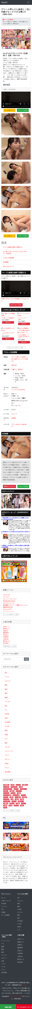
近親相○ (13, 418)
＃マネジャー (23, 789)
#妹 (4, 84)
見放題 (3, 912)
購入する (8, 322)
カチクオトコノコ (8, 603)
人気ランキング (6, 900)
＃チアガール (7, 801)
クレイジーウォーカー (10, 599)
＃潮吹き (12, 791)
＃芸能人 (25, 797)
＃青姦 (18, 793)
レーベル (4, 906)
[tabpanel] (7, 501)
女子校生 (7, 722)
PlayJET (4, 2)
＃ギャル (13, 793)
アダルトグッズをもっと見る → (16, 347)
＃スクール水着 (7, 795)
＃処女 (11, 797)
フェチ (7, 677)
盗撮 (6, 697)
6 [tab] (16, 507)
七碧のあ (6, 639)
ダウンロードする (16, 305)
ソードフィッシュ (8, 611)
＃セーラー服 (16, 795)
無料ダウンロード (9, 486)
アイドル (7, 701)
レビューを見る (23, 110)
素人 (6, 705)
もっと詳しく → (9, 110)
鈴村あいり (6, 628)
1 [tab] (3, 507)
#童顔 (8, 84)
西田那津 (6, 633)
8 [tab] (21, 507)
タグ (2, 909)
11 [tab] (29, 507)
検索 (26, 659)
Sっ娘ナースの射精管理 (8, 318)
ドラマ (7, 755)
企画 (6, 718)
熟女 (6, 689)
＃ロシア (24, 803)
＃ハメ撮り (17, 797)
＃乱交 (12, 784)
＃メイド (14, 801)
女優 (6, 734)
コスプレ (7, 747)
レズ (6, 738)
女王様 (7, 714)
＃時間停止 (6, 784)
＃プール (23, 795)
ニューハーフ (9, 751)
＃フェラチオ (14, 787)
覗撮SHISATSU (8, 607)
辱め (6, 693)
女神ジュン (6, 626)
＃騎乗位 (6, 803)
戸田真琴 (6, 637)
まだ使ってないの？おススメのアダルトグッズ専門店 (15, 252)
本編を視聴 (8, 1007)
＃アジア (16, 805)
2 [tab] (6, 507)
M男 (6, 685)
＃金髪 (17, 803)
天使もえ (6, 635)
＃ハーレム (6, 793)
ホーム (3, 898)
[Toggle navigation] (28, 2)
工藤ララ (14, 369)
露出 (6, 730)
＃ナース (16, 789)
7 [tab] (18, 507)
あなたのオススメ (8, 266)
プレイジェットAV (15, 996)
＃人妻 (20, 787)
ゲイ (6, 710)
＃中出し (6, 791)
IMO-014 (14, 365)
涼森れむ (6, 630)
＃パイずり (6, 787)
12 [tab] (16, 510)
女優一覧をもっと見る (10, 646)
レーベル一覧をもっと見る (11, 614)
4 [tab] (11, 507)
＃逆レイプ (20, 801)
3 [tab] (8, 507)
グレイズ (14, 414)
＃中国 (10, 805)
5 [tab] (13, 507)
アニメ (7, 767)
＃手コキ (12, 803)
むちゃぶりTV (7, 609)
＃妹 (12, 799)
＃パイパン (18, 791)
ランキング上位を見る (18, 389)
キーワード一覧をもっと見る (11, 810)
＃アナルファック (8, 789)
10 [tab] (26, 507)
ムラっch (6, 597)
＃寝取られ (25, 784)
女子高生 (20, 921)
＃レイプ (18, 784)
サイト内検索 (5, 915)
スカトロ (7, 681)
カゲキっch (6, 595)
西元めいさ (6, 641)
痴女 (6, 743)
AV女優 (3, 903)
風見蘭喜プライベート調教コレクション (15, 605)
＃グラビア (6, 799)
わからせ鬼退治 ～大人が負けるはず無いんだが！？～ (23, 336)
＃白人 (5, 807)
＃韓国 (5, 805)
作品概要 (6, 262)
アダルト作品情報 (8, 258)
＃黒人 (22, 805)
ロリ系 (7, 726)
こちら (19, 405)
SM (6, 672)
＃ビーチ (6, 797)
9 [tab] (24, 507)
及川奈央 (6, 643)
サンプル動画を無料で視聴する (12, 247)
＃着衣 (16, 799)
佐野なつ (20, 369)
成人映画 (7, 771)
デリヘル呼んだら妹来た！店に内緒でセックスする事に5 (19, 359)
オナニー (7, 759)
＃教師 (22, 799)
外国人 (7, 763)
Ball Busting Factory (9, 601)
